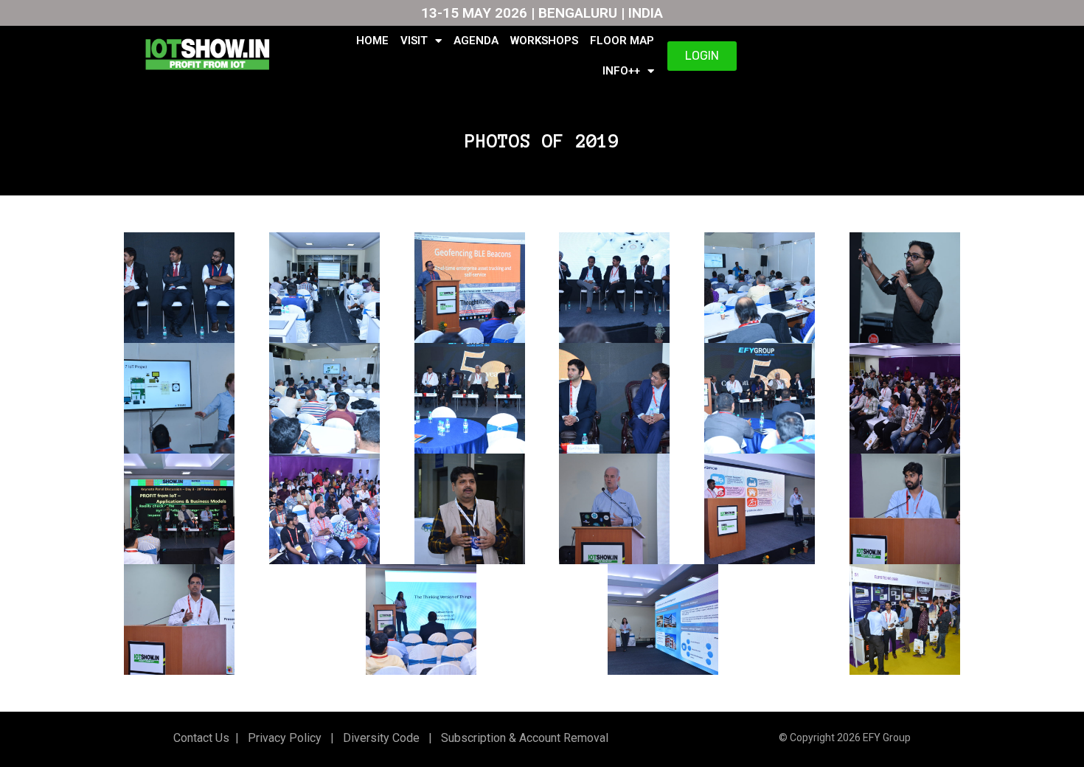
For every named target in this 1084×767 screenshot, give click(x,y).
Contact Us (201, 738)
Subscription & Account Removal (521, 738)
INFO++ (621, 70)
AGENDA (476, 40)
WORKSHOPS (544, 40)
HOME (372, 40)
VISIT (414, 40)
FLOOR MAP (622, 40)
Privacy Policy (283, 738)
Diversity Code (378, 738)
